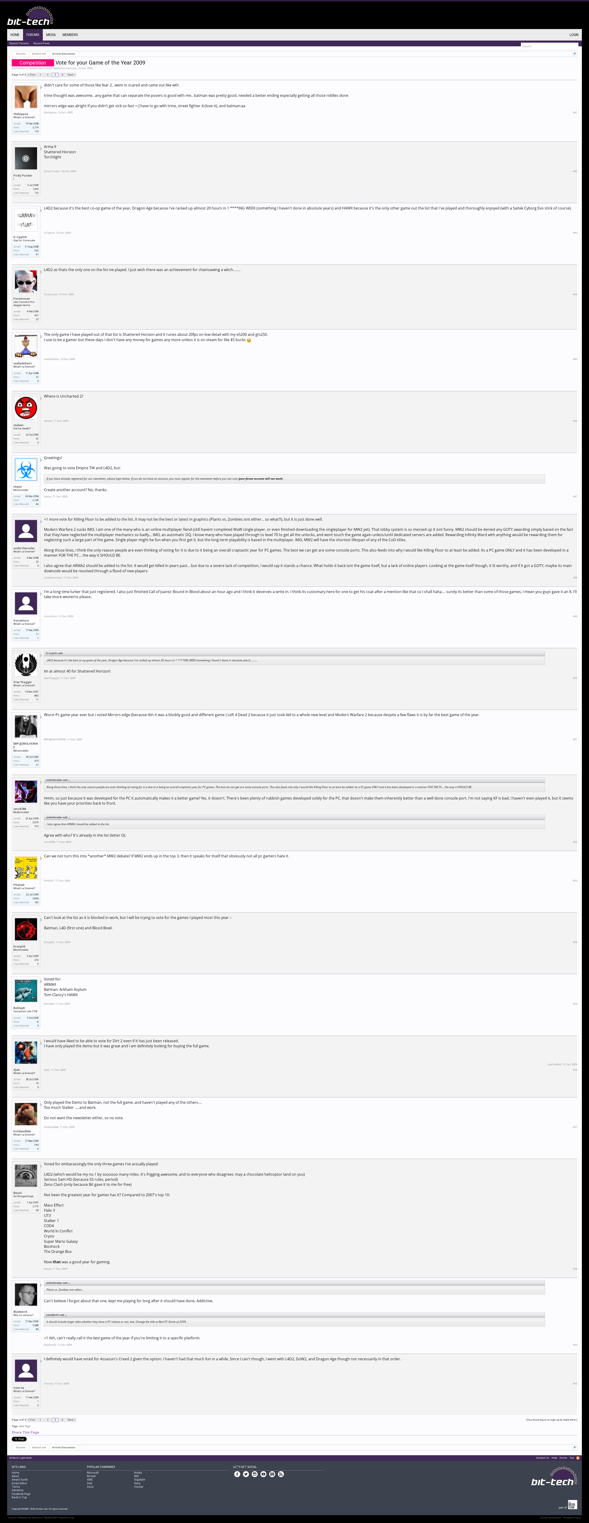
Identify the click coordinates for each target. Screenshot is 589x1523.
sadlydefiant (22, 363)
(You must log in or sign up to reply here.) (551, 1419)
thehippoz (20, 114)
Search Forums (19, 43)
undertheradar (24, 548)
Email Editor (19, 1483)
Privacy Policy (572, 1517)
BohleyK (19, 1008)
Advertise (17, 1490)
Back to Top (19, 1497)
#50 (575, 678)
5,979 (36, 822)
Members (70, 35)
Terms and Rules (550, 1517)
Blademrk (20, 1311)
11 (37, 634)
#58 (575, 1268)
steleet (18, 425)
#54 (575, 942)
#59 (575, 1344)
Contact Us (542, 1457)
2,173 (36, 1206)
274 (37, 960)
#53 (575, 880)
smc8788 (19, 809)
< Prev (31, 74)
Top (571, 1457)
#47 (575, 496)
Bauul (17, 1193)
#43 (575, 232)
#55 (575, 1003)
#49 (575, 616)
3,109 (36, 500)
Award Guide (20, 1479)
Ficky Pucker (22, 175)
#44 (575, 294)
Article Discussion (41, 68)
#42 (575, 171)
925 (37, 250)
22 (37, 562)
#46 (575, 420)
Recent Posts (41, 43)
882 (37, 695)
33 (37, 438)
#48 (575, 577)
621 (37, 315)
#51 (575, 739)
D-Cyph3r (20, 237)
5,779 (36, 127)
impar (17, 486)
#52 (575, 842)
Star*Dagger (22, 682)
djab (16, 1069)
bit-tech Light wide (20, 1457)
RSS (578, 1458)
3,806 (36, 898)
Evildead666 (22, 1131)
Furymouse (21, 298)
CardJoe (71, 68)
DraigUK (19, 946)
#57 (575, 1127)
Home (15, 35)
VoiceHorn (21, 620)
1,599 (36, 189)
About (15, 1476)
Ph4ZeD (19, 885)
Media (51, 35)
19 (37, 1083)
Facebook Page (21, 1494)
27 (37, 377)
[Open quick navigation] (574, 53)
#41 (575, 112)
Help (554, 1457)
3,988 (36, 1325)
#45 (575, 359)
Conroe (18, 1388)
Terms (16, 1486)
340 (37, 1145)
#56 (575, 1069)
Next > (71, 74)
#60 (575, 1383)
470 (37, 761)
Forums (32, 35)
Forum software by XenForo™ (41, 1517)
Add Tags (25, 1426)
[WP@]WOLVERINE (25, 745)
